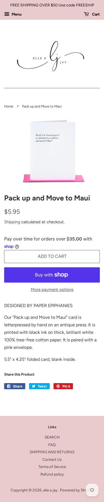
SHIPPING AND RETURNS (52, 452)
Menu (16, 14)
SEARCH (52, 437)
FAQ (52, 444)
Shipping (12, 221)
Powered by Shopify (77, 490)
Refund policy (52, 474)
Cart (95, 14)
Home (8, 106)
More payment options (52, 289)
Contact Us (52, 459)
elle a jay (50, 490)
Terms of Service (52, 466)
